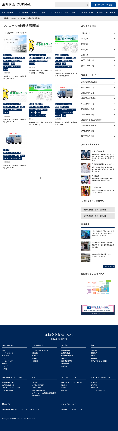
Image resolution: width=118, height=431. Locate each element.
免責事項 (64, 409)
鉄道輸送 (35, 353)
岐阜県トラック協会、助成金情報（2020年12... (14, 166)
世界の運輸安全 (7, 12)
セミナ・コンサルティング (106, 12)
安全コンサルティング (98, 390)
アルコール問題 (7, 390)
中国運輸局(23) (87, 103)
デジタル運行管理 (38, 385)
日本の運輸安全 (22, 12)
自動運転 (35, 382)
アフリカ (5, 366)
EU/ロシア (5, 356)
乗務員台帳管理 (66, 361)
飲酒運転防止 (65, 353)
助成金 (6, 69)
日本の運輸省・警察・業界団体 (95, 216)
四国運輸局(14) (87, 109)
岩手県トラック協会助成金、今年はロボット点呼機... (66, 74)
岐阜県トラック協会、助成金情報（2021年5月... (14, 120)
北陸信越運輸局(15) (89, 82)
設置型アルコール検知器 (36, 58)
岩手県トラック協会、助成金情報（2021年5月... (40, 123)
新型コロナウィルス (38, 390)
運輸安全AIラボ (37, 395)
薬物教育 (94, 385)
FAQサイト (33, 409)
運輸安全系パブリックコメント (71, 382)
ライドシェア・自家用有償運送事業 (44, 393)
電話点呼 (94, 353)
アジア (4, 358)
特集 (73, 12)
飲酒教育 (94, 382)
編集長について (77, 409)
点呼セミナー (95, 388)
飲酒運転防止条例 (8, 385)
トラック (6, 64)
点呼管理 (64, 358)
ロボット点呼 (36, 388)
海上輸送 (35, 356)
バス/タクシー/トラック (40, 350)
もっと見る (108, 266)
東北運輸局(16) (87, 130)
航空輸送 (35, 358)
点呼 (43, 12)
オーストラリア (7, 361)
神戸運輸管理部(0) (89, 98)
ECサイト (22, 409)
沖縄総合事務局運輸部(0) (91, 119)
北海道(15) (85, 33)
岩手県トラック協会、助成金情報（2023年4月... (14, 77)
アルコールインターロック (12, 67)
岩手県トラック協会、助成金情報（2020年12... (66, 123)
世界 (3, 350)
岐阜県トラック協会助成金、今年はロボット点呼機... (40, 71)
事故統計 (64, 385)
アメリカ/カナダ (7, 353)
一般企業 (35, 361)
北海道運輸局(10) (88, 125)
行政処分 (64, 388)
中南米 (4, 363)
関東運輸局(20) (87, 136)
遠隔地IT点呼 (8, 55)
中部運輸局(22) (87, 87)
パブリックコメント (86, 12)
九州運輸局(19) (87, 114)
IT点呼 (13, 64)
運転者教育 (65, 363)
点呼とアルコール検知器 (99, 361)
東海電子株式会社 (8, 409)
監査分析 (64, 390)
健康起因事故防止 (67, 356)
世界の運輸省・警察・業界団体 (95, 209)
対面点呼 (94, 350)
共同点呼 (94, 358)
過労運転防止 (65, 350)
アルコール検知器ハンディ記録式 (14, 58)
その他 (4, 369)
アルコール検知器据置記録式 (13, 61)
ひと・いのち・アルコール (58, 12)
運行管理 (35, 12)
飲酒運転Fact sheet (9, 382)
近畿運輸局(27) (87, 92)
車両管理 (64, 366)
